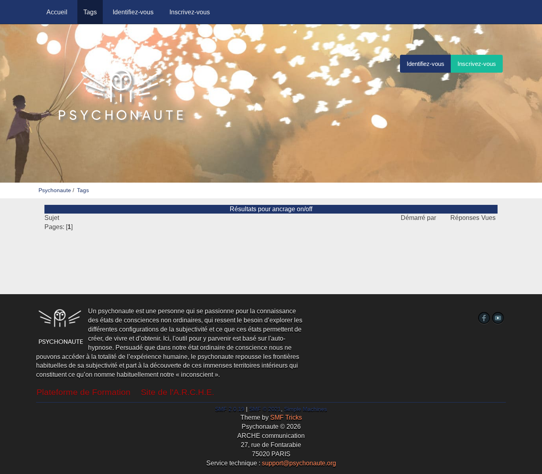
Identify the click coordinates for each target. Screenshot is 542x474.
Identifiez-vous (133, 12)
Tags (90, 12)
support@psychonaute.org (299, 463)
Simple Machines (305, 409)
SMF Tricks (286, 417)
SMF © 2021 (265, 409)
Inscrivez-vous (189, 12)
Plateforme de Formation (84, 392)
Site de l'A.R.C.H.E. (177, 392)
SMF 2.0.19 (229, 409)
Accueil (56, 12)
